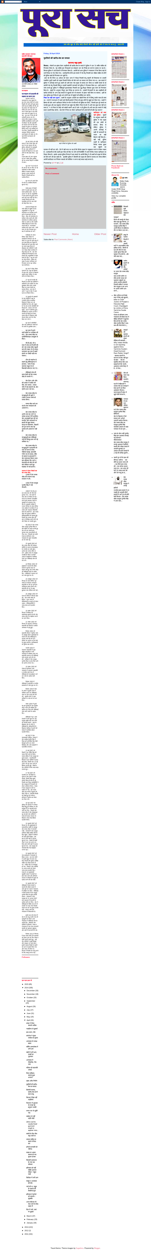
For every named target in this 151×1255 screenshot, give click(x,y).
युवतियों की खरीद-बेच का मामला (31, 1085)
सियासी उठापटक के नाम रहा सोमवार (31, 1162)
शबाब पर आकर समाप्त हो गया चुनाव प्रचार (31, 1154)
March (29, 1216)
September (31, 1001)
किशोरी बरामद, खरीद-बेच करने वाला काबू (32, 1092)
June (29, 1013)
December (31, 991)
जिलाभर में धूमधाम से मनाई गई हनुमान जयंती (32, 1105)
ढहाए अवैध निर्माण (31, 1081)
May (29, 1017)
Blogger (97, 1248)
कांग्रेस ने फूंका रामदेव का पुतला (32, 1037)
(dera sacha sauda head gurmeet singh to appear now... (32, 1126)
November (31, 994)
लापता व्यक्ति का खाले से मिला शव (31, 1141)
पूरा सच (124, 178)
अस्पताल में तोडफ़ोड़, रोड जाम (31, 1062)
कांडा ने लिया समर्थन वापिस (31, 1024)
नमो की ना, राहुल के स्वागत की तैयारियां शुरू (31, 1188)
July (28, 1010)
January (30, 1223)
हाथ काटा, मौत (30, 1032)
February (30, 1219)
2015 (27, 984)
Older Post (100, 234)
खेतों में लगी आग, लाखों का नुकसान (31, 1054)
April (29, 1020)
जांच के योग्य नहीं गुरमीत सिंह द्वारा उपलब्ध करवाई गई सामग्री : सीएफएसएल (121, 436)
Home (75, 234)
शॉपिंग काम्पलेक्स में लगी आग (32, 1048)
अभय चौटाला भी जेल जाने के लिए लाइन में (32, 1204)
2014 (27, 988)
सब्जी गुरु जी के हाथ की (121, 457)
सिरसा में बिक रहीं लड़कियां (31, 1098)
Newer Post (50, 234)
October (30, 997)
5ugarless (80, 1248)
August (30, 1006)
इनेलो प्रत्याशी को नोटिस (31, 1148)
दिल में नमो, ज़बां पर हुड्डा (31, 1210)
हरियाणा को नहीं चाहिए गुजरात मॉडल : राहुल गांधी (31, 1171)
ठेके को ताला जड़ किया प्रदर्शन (126, 376)
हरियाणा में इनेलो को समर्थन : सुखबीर (31, 1196)
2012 (27, 1231)
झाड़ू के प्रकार (126, 236)
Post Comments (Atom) (63, 239)
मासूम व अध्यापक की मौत (31, 1182)
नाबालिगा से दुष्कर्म (32, 1029)
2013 (27, 1227)
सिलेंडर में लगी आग (32, 1178)
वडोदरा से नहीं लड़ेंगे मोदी (30, 1117)
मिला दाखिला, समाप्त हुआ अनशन (30, 1075)
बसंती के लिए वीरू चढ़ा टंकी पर (31, 1135)
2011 (27, 1234)
